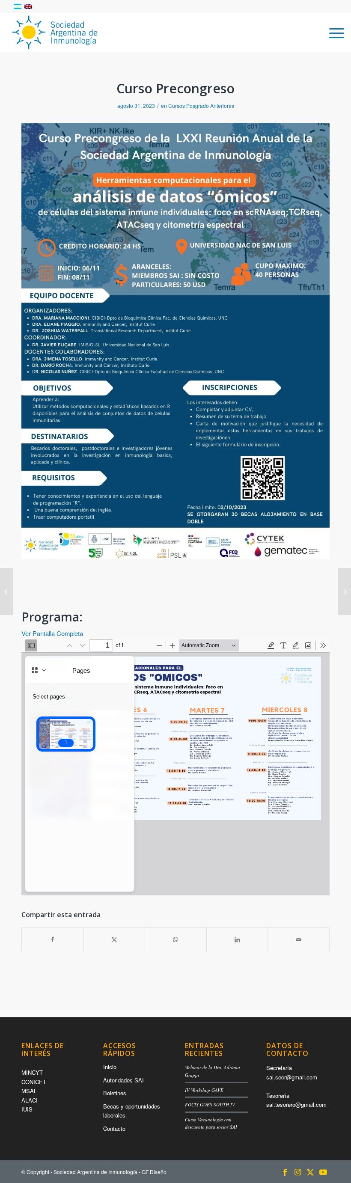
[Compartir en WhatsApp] (175, 939)
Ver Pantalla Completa (52, 633)
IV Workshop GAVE (204, 1090)
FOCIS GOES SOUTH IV (210, 1104)
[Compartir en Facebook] (52, 939)
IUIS (27, 1109)
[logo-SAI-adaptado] (54, 32)
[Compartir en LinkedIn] (237, 939)
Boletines (114, 1093)
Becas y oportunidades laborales (131, 1110)
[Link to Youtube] (323, 1171)
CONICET (33, 1082)
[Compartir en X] (114, 939)
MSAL (29, 1091)
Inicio (109, 1067)
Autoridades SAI (123, 1080)
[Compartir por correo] (298, 939)
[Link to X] (310, 1171)
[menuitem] (332, 32)
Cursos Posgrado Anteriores (201, 105)
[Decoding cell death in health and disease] (6, 591)
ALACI (29, 1100)
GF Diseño (154, 1171)
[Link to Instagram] (297, 1171)
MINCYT (32, 1072)
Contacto (114, 1128)
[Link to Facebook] (284, 1171)
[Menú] (332, 32)
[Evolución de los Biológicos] (344, 591)
